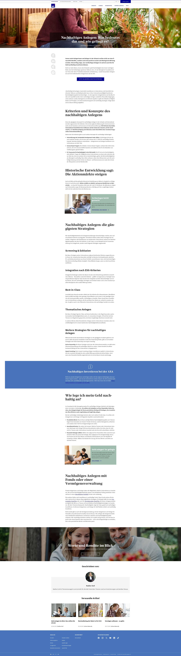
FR (53, 654)
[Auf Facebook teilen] (53, 55)
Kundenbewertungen (66, 645)
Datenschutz (106, 654)
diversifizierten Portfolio (81, 494)
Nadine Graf (92, 45)
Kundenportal (108, 5)
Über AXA (75, 1)
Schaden (101, 5)
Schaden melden (65, 637)
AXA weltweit (78, 637)
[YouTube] (110, 637)
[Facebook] (99, 637)
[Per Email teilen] (53, 72)
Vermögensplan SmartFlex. (92, 501)
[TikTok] (118, 637)
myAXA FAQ (64, 648)
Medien (63, 640)
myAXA (80, 1)
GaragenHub (53, 645)
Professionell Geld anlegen (99, 210)
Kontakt (52, 637)
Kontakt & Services (119, 5)
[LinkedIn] (114, 637)
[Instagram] (103, 637)
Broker (51, 643)
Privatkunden (54, 1)
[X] (107, 637)
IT (56, 654)
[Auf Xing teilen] (53, 66)
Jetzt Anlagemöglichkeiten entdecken (90, 79)
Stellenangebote (53, 640)
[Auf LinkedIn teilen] (53, 61)
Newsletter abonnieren (55, 648)
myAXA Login (65, 643)
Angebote (94, 5)
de (116, 1)
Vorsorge (90, 32)
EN (58, 654)
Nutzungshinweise (98, 654)
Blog (127, 5)
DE (51, 654)
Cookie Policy (113, 654)
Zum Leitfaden (95, 460)
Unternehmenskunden (65, 1)
